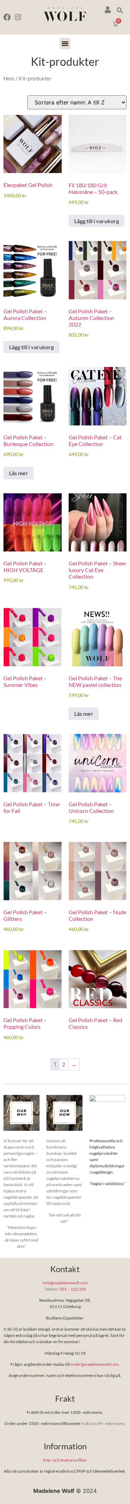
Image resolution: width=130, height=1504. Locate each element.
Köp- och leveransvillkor (65, 1460)
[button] (120, 10)
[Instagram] (17, 17)
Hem (8, 78)
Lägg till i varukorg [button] (96, 221)
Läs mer (18, 473)
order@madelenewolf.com (94, 1364)
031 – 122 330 (73, 1289)
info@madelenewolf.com (65, 1282)
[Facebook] (7, 17)
